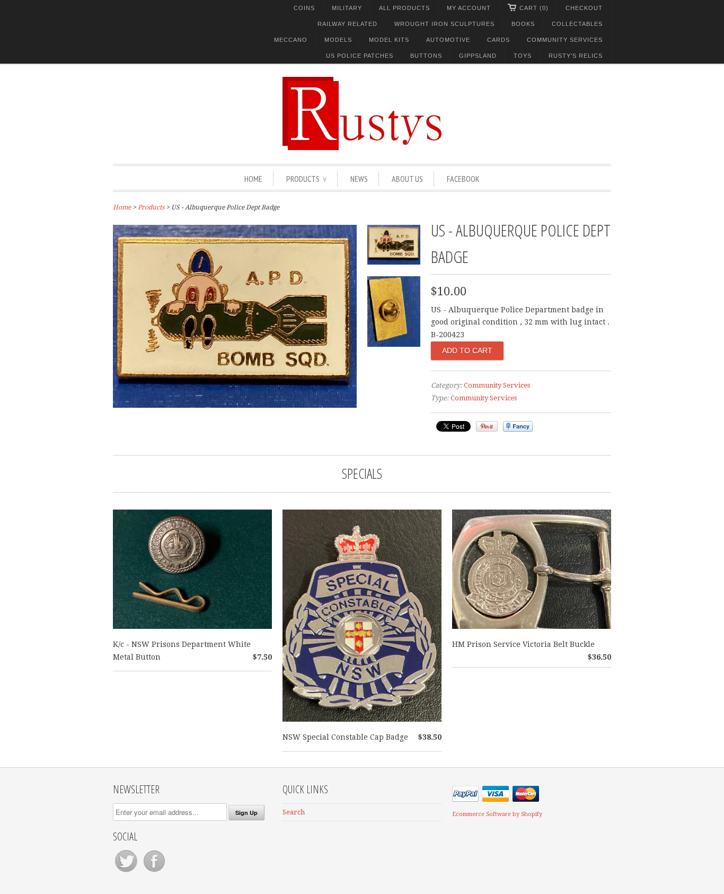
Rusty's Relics (576, 55)
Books (523, 24)
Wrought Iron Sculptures (444, 24)
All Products (404, 8)
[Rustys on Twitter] (127, 872)
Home (253, 178)
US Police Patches (359, 55)
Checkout (584, 8)
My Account (469, 8)
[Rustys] (362, 115)
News (359, 178)
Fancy (518, 426)
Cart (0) (534, 8)
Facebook (463, 178)
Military (347, 8)
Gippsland (478, 55)
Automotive (448, 40)
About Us (407, 178)
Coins (304, 8)
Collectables (577, 24)
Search (293, 812)
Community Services (565, 40)
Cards (498, 40)
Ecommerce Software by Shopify (497, 814)
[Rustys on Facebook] (154, 872)
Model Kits (389, 40)
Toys (523, 55)
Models (338, 40)
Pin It (487, 426)
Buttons (426, 55)
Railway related (347, 24)
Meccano (290, 40)
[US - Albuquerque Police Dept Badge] (235, 405)
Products (306, 178)
